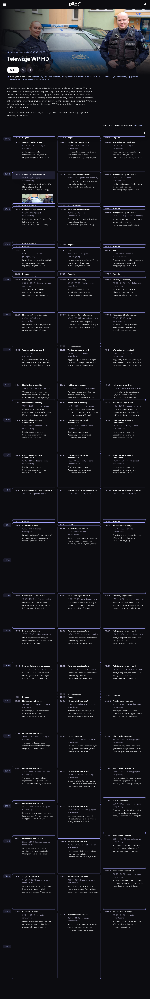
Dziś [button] (105, 125)
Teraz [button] (110, 125)
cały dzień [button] (138, 125)
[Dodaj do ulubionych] (23, 70)
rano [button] (117, 125)
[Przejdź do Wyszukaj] (145, 4)
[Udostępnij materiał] (30, 70)
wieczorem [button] (126, 125)
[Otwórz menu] (5, 4)
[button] (144, 132)
